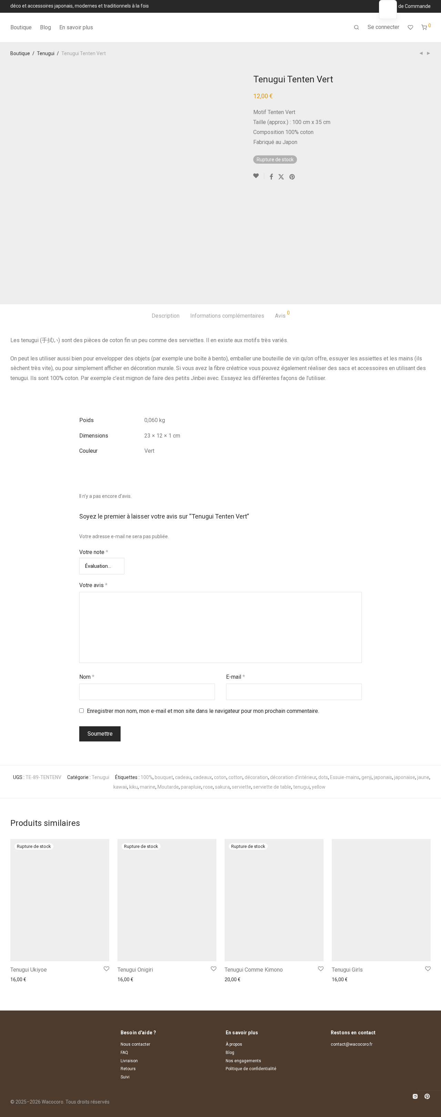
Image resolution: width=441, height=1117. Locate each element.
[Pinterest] (427, 1095)
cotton (235, 777)
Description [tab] (166, 315)
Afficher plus (21, 979)
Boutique (21, 27)
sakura (222, 787)
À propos (234, 1044)
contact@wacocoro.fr (351, 1044)
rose (208, 787)
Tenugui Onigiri (135, 969)
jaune (423, 777)
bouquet (164, 777)
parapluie (191, 787)
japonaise (404, 777)
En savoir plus (76, 27)
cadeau (183, 777)
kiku (133, 787)
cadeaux (202, 777)
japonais (383, 777)
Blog (45, 27)
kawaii (120, 787)
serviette (241, 787)
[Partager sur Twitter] (281, 177)
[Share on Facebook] (271, 177)
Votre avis (93, 585)
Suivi (125, 1077)
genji (366, 777)
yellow (319, 787)
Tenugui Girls (347, 969)
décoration (256, 777)
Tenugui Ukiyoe (28, 969)
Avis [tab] (282, 314)
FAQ (124, 1052)
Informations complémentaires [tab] (227, 315)
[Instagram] (415, 1095)
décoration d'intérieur (293, 777)
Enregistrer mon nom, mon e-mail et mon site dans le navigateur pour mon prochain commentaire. (203, 711)
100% (147, 777)
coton (220, 777)
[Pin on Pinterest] (292, 177)
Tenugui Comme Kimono (254, 969)
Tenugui (45, 53)
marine (147, 787)
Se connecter (383, 27)
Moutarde (168, 787)
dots (323, 777)
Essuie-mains (344, 777)
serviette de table (272, 787)
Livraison (129, 1060)
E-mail (235, 677)
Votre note (93, 552)
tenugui (301, 787)
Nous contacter (135, 1044)
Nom (86, 677)
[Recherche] (356, 27)
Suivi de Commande (409, 6)
